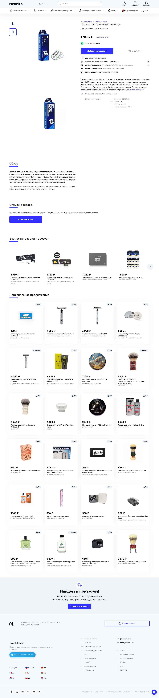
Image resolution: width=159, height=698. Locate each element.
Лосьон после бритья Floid (21, 516)
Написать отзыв (25, 219)
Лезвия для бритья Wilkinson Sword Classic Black (97, 472)
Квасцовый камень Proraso (93, 516)
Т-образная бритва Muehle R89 (94, 334)
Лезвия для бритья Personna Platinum (22, 335)
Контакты (123, 670)
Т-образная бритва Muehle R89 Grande (23, 380)
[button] (150, 266)
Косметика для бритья (92, 646)
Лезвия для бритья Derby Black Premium (59, 279)
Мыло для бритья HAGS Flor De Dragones (94, 380)
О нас (122, 650)
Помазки (87, 643)
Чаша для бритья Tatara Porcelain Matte (60, 426)
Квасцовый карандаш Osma (58, 516)
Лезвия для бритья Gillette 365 (131, 278)
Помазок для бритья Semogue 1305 (132, 471)
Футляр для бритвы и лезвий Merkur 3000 (133, 517)
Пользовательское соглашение (92, 692)
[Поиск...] (99, 3)
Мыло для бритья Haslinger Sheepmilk (129, 335)
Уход (86, 654)
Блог (122, 666)
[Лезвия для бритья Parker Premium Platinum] (26, 259)
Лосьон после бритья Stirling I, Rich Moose (61, 563)
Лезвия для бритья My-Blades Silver (97, 278)
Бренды (87, 662)
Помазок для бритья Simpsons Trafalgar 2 (23, 426)
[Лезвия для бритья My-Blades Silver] (97, 259)
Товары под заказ (79, 606)
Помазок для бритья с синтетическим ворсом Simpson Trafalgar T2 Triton (131, 381)
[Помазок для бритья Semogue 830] (133, 543)
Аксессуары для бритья (93, 650)
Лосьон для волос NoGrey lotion (131, 425)
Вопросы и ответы (126, 658)
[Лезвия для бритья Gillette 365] (133, 259)
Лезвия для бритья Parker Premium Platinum (25, 279)
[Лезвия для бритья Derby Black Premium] (61, 259)
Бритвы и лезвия (90, 639)
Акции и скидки (90, 666)
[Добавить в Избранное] (39, 274)
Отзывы (123, 662)
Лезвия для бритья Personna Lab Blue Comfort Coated (60, 472)
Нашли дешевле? (102, 37)
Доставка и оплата (127, 654)
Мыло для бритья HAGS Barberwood (96, 425)
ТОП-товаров (89, 670)
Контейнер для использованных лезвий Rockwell (95, 563)
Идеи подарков (90, 658)
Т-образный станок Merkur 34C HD (60, 334)
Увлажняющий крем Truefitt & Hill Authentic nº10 (60, 380)
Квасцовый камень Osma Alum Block (26, 471)
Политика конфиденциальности (119, 692)
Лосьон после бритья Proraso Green (25, 562)
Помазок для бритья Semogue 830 (132, 562)
